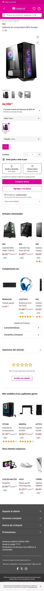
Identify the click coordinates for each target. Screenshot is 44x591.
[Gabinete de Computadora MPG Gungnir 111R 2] (13, 95)
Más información (32, 587)
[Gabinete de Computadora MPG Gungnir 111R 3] (20, 95)
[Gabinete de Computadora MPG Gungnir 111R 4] (27, 95)
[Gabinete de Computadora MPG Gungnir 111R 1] (5, 95)
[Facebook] (18, 568)
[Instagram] (26, 568)
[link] (9, 239)
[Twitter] (21, 568)
